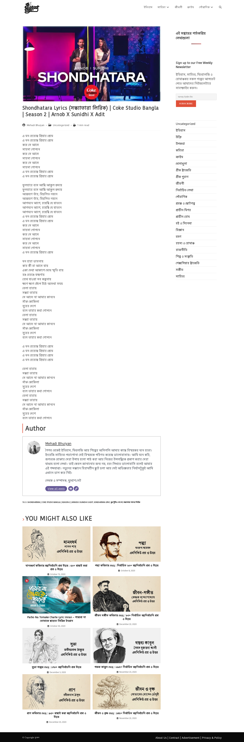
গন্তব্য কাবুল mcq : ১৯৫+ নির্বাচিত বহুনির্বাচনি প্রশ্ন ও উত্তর (127, 667)
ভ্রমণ (178, 237)
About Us (161, 738)
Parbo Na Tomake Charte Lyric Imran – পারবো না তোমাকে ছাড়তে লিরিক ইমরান (56, 619)
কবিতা (180, 150)
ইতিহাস (180, 130)
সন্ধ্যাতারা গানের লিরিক (131, 502)
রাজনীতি (181, 250)
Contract (174, 738)
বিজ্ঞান (180, 230)
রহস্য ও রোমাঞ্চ (185, 243)
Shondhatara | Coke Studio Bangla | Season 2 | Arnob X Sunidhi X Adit (60, 502)
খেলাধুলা (181, 164)
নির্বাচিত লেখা (184, 190)
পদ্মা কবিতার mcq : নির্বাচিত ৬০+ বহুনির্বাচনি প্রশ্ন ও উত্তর (126, 565)
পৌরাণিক (181, 197)
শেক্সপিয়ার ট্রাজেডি (188, 263)
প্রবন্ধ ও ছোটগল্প (185, 203)
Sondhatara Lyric (102, 502)
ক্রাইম (179, 157)
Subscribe (186, 103)
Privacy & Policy (212, 738)
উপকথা (180, 144)
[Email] (70, 488)
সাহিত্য (180, 276)
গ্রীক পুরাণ (182, 177)
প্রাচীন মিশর (183, 210)
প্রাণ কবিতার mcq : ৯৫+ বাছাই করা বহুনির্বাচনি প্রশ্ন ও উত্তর (56, 715)
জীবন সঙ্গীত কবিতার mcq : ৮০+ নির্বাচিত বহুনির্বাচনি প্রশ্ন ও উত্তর (127, 617)
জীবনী (180, 183)
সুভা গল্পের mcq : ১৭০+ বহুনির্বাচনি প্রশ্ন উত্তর (56, 667)
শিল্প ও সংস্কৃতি (184, 256)
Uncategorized (61, 125)
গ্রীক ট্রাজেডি (183, 170)
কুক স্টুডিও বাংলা (117, 502)
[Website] (76, 488)
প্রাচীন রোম (183, 217)
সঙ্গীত (179, 270)
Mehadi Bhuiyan (35, 125)
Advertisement (191, 738)
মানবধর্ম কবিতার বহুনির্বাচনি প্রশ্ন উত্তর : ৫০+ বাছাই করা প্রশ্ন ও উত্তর (56, 567)
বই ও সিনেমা (184, 223)
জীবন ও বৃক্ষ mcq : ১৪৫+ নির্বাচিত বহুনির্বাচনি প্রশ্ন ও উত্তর (127, 713)
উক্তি (179, 137)
